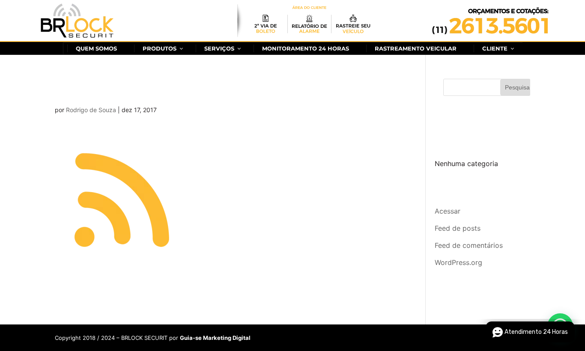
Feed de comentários (469, 245)
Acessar (447, 211)
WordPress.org (458, 262)
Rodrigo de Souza (91, 109)
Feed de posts (458, 228)
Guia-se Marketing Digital (215, 337)
